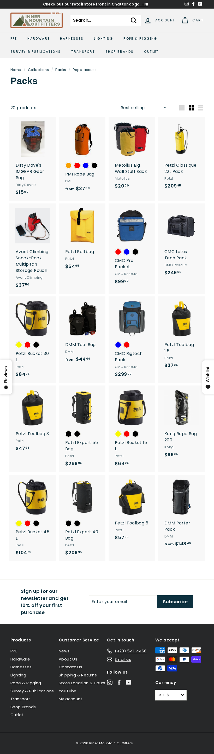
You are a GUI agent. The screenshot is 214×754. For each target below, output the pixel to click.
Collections (38, 69)
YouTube (68, 691)
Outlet (151, 51)
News (64, 651)
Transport (83, 51)
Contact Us (70, 667)
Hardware (38, 38)
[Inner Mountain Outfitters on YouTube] (128, 682)
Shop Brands (119, 51)
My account (70, 699)
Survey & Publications (35, 51)
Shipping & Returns (78, 675)
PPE (13, 38)
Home (15, 69)
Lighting (103, 38)
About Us (68, 659)
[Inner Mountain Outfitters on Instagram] (109, 682)
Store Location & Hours (82, 683)
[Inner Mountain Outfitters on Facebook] (119, 682)
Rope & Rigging (140, 38)
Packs (60, 69)
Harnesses (72, 38)
